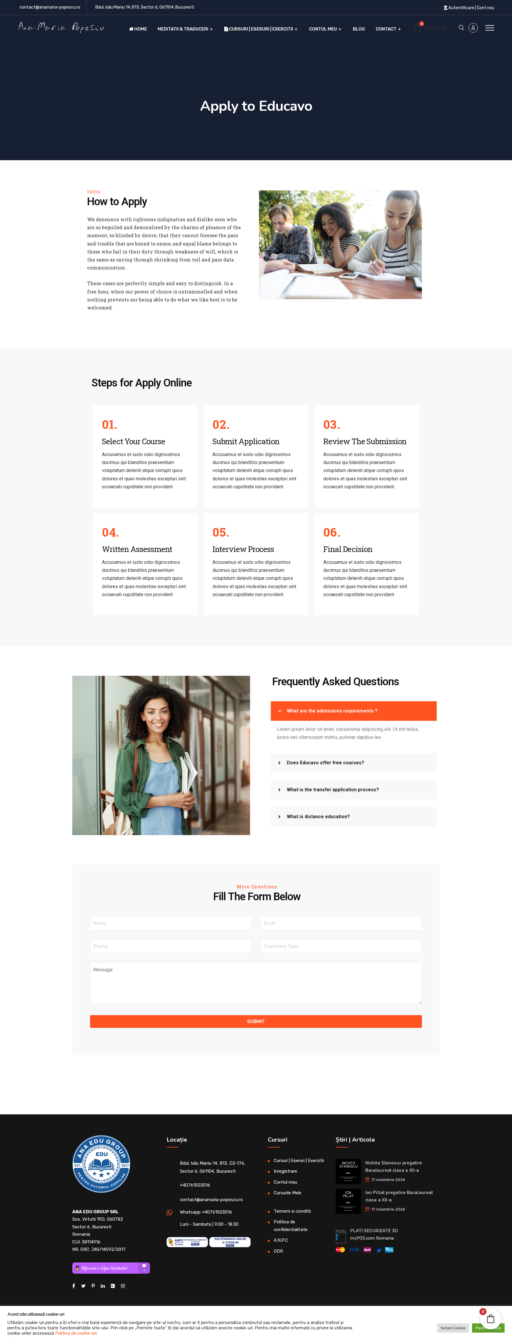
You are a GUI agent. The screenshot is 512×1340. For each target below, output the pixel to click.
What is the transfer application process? (333, 789)
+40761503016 (195, 1185)
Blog (359, 29)
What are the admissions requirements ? (332, 711)
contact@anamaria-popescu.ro (50, 7)
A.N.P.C (281, 1240)
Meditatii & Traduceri (183, 29)
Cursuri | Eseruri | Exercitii (260, 29)
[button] (354, 711)
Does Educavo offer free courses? (325, 763)
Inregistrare (285, 1171)
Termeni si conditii (292, 1211)
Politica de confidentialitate (291, 1225)
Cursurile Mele (287, 1192)
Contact (386, 29)
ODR (278, 1251)
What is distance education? (318, 816)
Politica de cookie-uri (76, 1333)
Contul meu (323, 29)
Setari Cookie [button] (453, 1328)
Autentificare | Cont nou (470, 7)
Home (140, 29)
